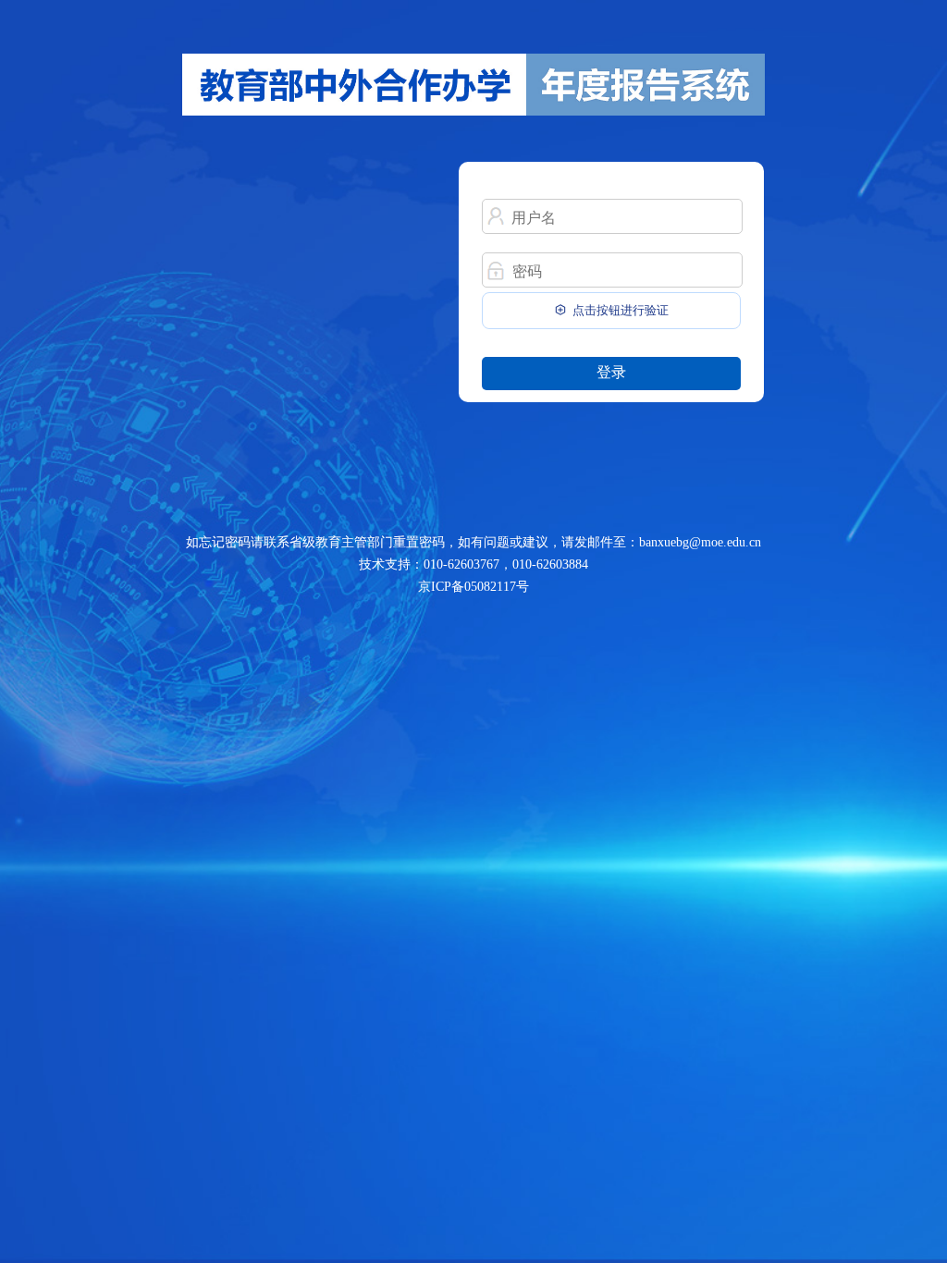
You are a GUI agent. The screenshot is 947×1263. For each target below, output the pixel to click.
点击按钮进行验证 (620, 310)
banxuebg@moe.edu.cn (700, 542)
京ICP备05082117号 (473, 587)
